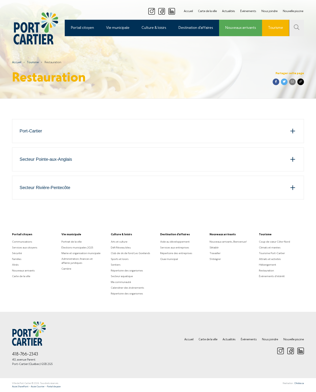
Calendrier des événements (127, 288)
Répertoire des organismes (127, 270)
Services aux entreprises (174, 247)
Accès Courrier (37, 387)
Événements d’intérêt (272, 276)
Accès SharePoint (20, 387)
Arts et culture (119, 242)
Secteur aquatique (122, 276)
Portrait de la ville (71, 242)
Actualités (228, 11)
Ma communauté (121, 282)
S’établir (214, 247)
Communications (22, 242)
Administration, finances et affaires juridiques (77, 261)
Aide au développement (175, 242)
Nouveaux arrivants (240, 28)
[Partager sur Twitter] (284, 82)
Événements (248, 11)
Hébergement (267, 265)
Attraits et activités (270, 259)
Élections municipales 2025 (77, 247)
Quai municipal (169, 259)
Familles (16, 259)
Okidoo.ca (299, 383)
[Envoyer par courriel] (292, 82)
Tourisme (275, 28)
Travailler (215, 253)
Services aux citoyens (24, 247)
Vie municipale (117, 28)
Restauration (266, 270)
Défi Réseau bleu (121, 247)
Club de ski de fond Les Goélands (130, 253)
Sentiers (116, 265)
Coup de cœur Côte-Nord (274, 242)
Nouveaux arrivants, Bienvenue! (228, 242)
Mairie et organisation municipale (81, 253)
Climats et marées (270, 247)
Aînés (15, 265)
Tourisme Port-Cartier (272, 253)
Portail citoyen (82, 28)
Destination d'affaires (195, 28)
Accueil (188, 11)
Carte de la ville (207, 11)
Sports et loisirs (120, 259)
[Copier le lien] (300, 82)
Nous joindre (269, 11)
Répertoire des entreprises (176, 253)
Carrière (66, 269)
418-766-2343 (25, 354)
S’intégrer (215, 259)
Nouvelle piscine (293, 11)
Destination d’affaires (175, 234)
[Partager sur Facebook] (276, 82)
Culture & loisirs (154, 28)
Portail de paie (54, 387)
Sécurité (17, 253)
